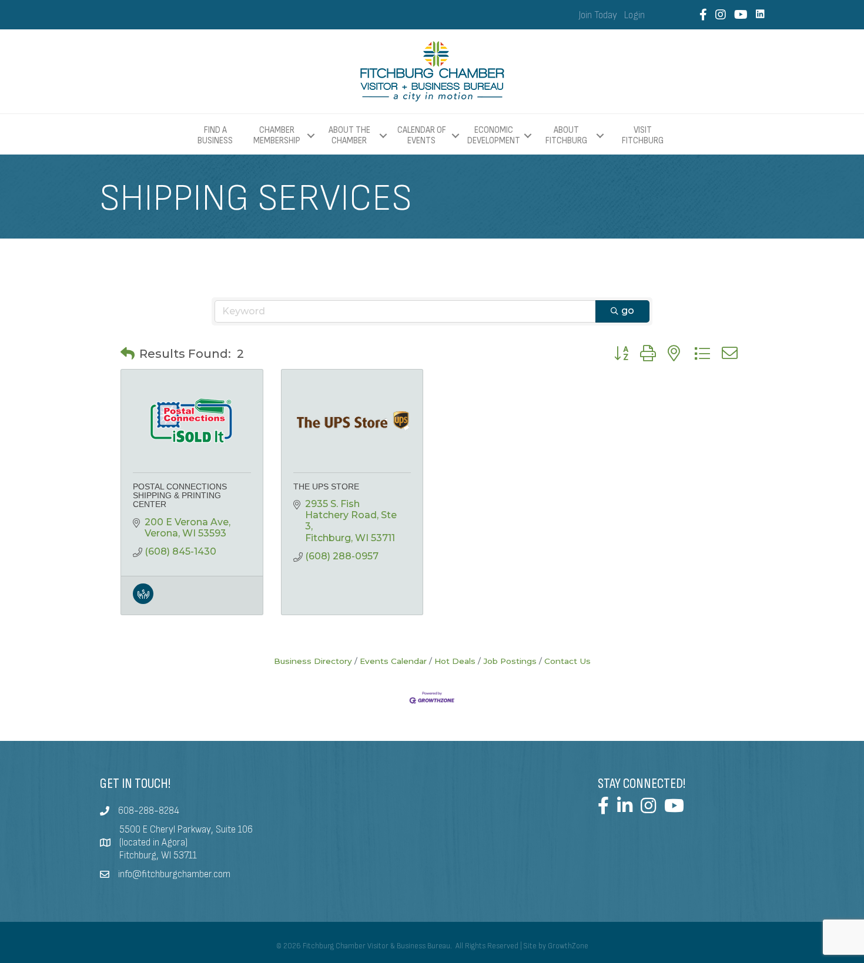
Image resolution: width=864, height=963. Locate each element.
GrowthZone (568, 946)
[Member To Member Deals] (143, 600)
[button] (127, 353)
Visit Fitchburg (643, 135)
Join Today (598, 15)
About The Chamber (349, 135)
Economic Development (493, 135)
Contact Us (567, 661)
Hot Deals (454, 661)
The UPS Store (326, 486)
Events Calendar (393, 661)
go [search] (627, 310)
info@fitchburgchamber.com (174, 874)
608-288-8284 (148, 811)
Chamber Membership (276, 135)
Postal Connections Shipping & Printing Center (180, 495)
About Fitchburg (566, 135)
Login (634, 15)
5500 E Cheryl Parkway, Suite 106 (186, 830)
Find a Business (215, 135)
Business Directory (313, 661)
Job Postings (510, 661)
